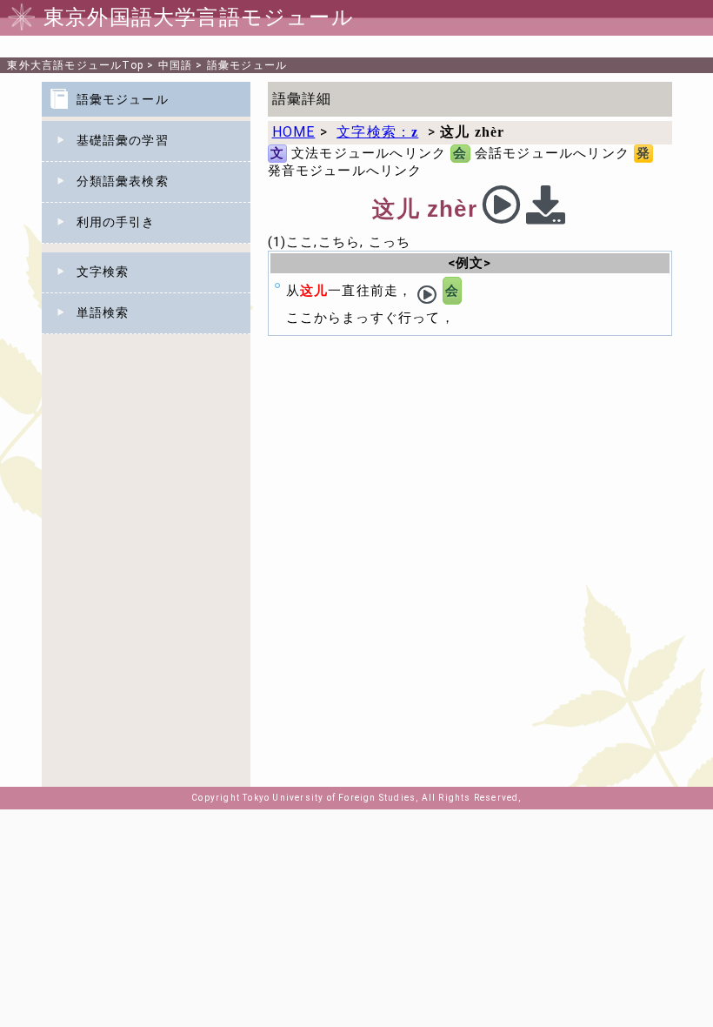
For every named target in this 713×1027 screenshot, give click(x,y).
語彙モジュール (247, 65)
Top (75, 65)
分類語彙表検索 (123, 181)
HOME (294, 132)
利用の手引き (116, 222)
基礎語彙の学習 (123, 140)
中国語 (175, 65)
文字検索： (377, 132)
